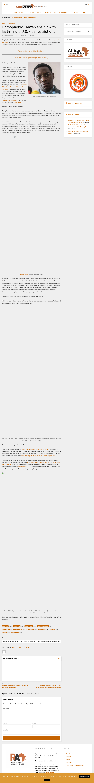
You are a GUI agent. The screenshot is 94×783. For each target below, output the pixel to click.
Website (5, 730)
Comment (6, 708)
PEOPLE (31, 12)
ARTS (39, 12)
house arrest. (17, 102)
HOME (8, 12)
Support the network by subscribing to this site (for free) (31, 57)
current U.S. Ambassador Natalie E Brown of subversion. (14, 87)
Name (5, 723)
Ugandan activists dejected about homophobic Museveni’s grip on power (48, 686)
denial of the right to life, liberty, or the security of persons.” (38, 455)
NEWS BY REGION (60, 12)
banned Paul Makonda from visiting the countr (35, 449)
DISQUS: (37, 693)
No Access (69, 762)
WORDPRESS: (21, 693)
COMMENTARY (19, 12)
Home (68, 759)
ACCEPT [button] (47, 780)
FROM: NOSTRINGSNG (75, 103)
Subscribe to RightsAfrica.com (75, 765)
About (68, 754)
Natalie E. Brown (24, 274)
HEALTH (48, 12)
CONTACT (75, 12)
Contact (68, 757)
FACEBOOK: (30, 693)
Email (34, 723)
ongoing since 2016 (23, 466)
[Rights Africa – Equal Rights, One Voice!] (29, 8)
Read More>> (50, 772)
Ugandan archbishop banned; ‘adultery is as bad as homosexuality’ (16, 686)
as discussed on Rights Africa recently (38, 462)
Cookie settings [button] (84, 776)
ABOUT (84, 12)
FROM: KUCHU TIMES (74, 114)
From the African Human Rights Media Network (31, 51)
